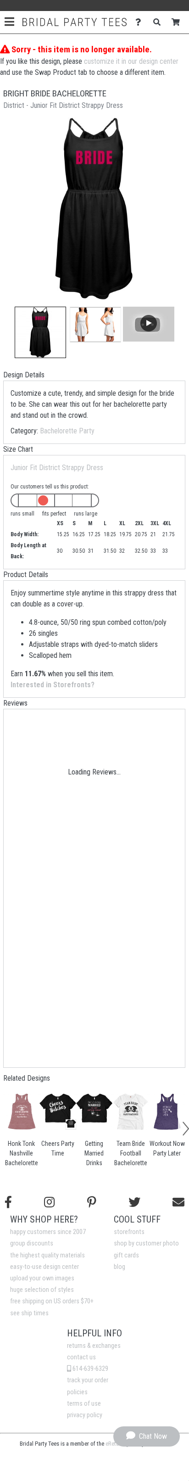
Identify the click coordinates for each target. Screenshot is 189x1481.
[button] (40, 332)
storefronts (129, 1232)
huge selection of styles (42, 1290)
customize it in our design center (131, 61)
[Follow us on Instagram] (49, 1202)
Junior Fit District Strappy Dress (57, 467)
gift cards (126, 1255)
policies (77, 1392)
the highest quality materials (47, 1255)
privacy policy (84, 1415)
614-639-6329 (89, 1369)
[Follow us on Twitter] (134, 1202)
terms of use (84, 1404)
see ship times (29, 1313)
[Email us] (178, 1202)
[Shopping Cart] (178, 22)
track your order (87, 1380)
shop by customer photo (146, 1243)
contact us (81, 1357)
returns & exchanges (94, 1346)
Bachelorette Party (67, 430)
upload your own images (42, 1278)
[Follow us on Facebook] (8, 1202)
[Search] (159, 22)
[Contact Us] (140, 22)
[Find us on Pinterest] (91, 1202)
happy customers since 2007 (48, 1232)
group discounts (31, 1243)
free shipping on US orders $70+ (52, 1301)
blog (119, 1267)
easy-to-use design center (44, 1267)
